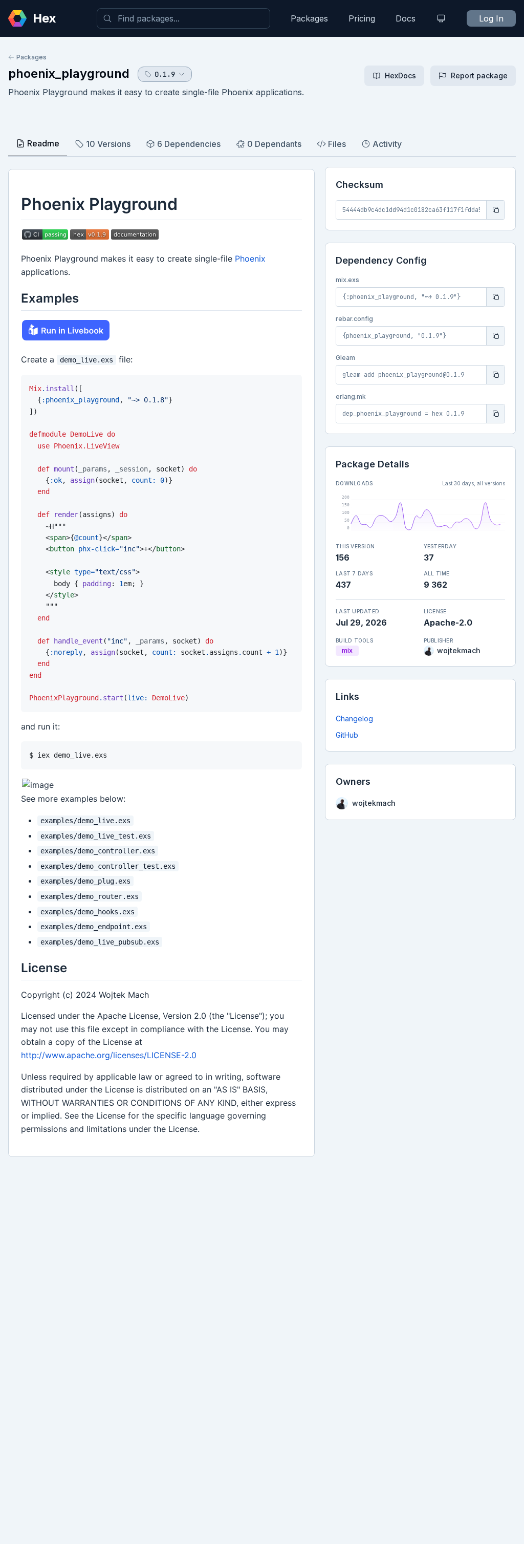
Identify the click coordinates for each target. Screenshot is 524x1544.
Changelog (354, 718)
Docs (406, 18)
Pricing (361, 18)
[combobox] (183, 18)
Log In (491, 18)
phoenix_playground (68, 73)
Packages (309, 18)
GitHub (347, 735)
